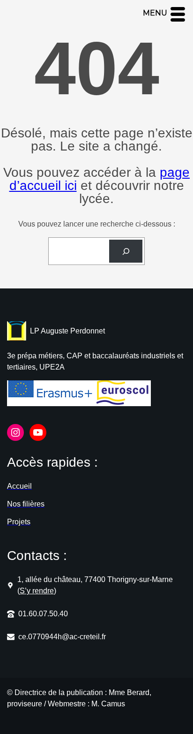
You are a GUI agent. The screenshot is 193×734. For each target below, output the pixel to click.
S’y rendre (37, 591)
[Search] (125, 251)
